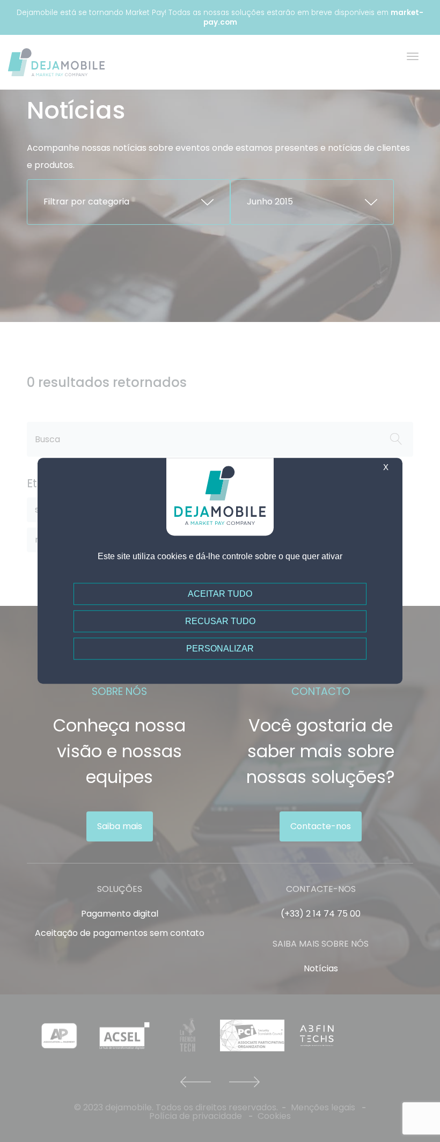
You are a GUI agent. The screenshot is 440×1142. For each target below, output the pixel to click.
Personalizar (220, 649)
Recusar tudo (220, 621)
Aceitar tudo (220, 593)
